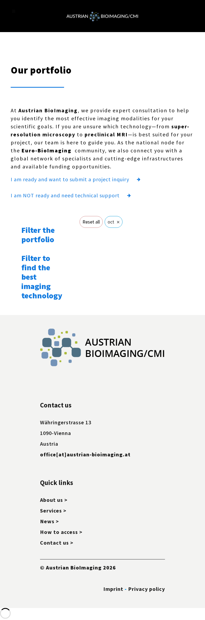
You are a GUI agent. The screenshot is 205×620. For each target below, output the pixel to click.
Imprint (113, 589)
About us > (54, 499)
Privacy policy (146, 589)
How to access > (61, 532)
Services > (53, 510)
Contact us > (56, 542)
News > (49, 521)
